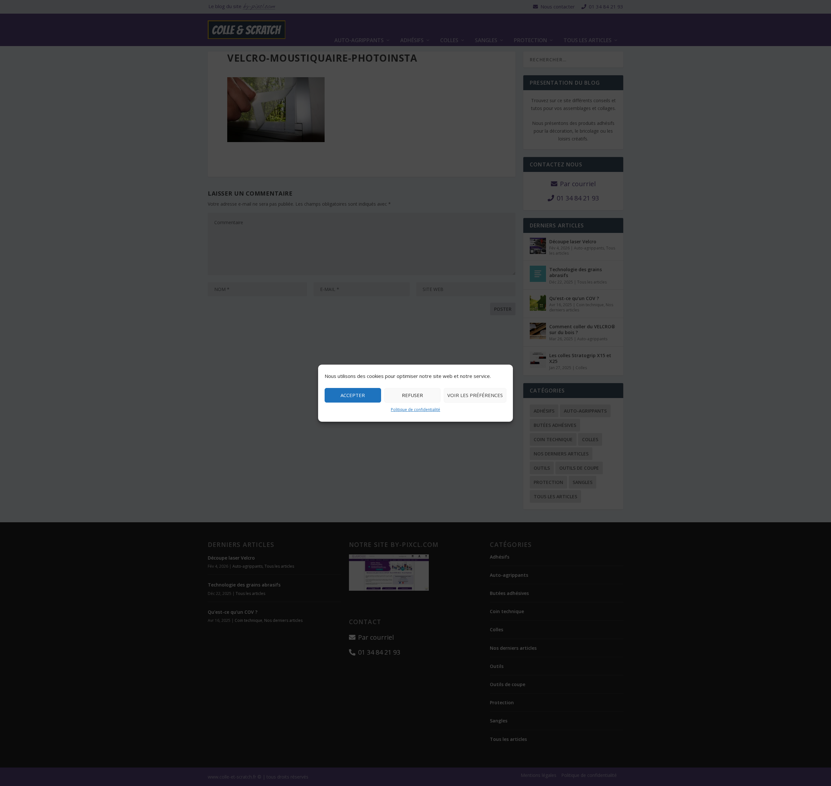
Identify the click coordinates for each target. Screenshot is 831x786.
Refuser (412, 395)
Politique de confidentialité (415, 409)
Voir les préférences (475, 395)
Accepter (353, 395)
